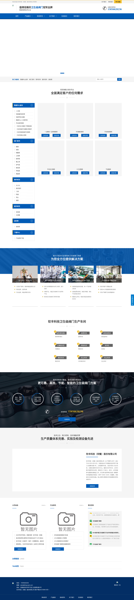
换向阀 (18, 168)
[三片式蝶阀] (79, 153)
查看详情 (56, 135)
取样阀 (18, 159)
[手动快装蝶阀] (108, 116)
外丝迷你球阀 (20, 123)
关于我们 (104, 2)
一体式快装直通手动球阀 (23, 132)
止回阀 (18, 156)
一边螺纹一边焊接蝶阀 (51, 132)
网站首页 (44, 597)
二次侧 (18, 111)
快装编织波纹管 (20, 114)
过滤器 (18, 215)
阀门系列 (31, 79)
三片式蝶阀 (79, 169)
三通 (17, 191)
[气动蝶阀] (108, 153)
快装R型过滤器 (20, 117)
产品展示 (28, 16)
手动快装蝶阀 (108, 132)
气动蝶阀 (108, 169)
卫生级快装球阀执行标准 (61, 535)
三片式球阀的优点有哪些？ (61, 541)
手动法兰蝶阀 (51, 169)
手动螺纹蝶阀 (79, 132)
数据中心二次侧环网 (22, 120)
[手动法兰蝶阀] (51, 153)
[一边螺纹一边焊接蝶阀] (51, 116)
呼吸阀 (18, 171)
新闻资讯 (40, 16)
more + (44, 505)
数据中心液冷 (24, 79)
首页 (16, 16)
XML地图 (117, 2)
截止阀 (18, 162)
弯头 (17, 197)
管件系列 (38, 79)
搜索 (119, 79)
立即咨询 (45, 135)
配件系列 (44, 79)
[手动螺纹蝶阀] (79, 116)
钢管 (17, 200)
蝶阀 (17, 147)
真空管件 (18, 188)
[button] (62, 73)
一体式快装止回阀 (21, 135)
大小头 (18, 185)
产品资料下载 (20, 238)
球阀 (17, 150)
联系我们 (110, 2)
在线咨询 (67, 419)
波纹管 (50, 79)
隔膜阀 (18, 153)
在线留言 (64, 16)
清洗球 (18, 212)
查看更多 (92, 486)
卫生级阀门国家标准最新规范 (62, 544)
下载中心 (17, 232)
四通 (17, 194)
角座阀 (18, 174)
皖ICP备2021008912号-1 (42, 590)
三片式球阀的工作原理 (60, 538)
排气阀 (18, 165)
